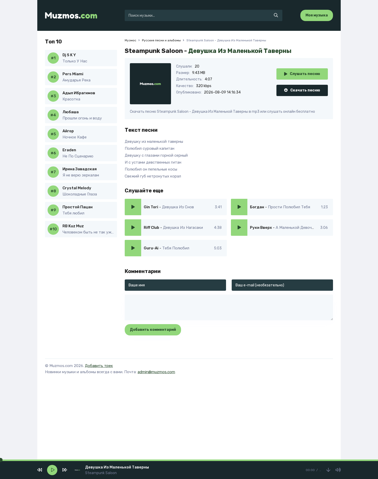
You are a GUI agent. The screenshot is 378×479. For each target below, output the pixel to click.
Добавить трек (99, 365)
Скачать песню (305, 90)
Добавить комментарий (153, 329)
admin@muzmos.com (156, 372)
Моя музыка (316, 15)
